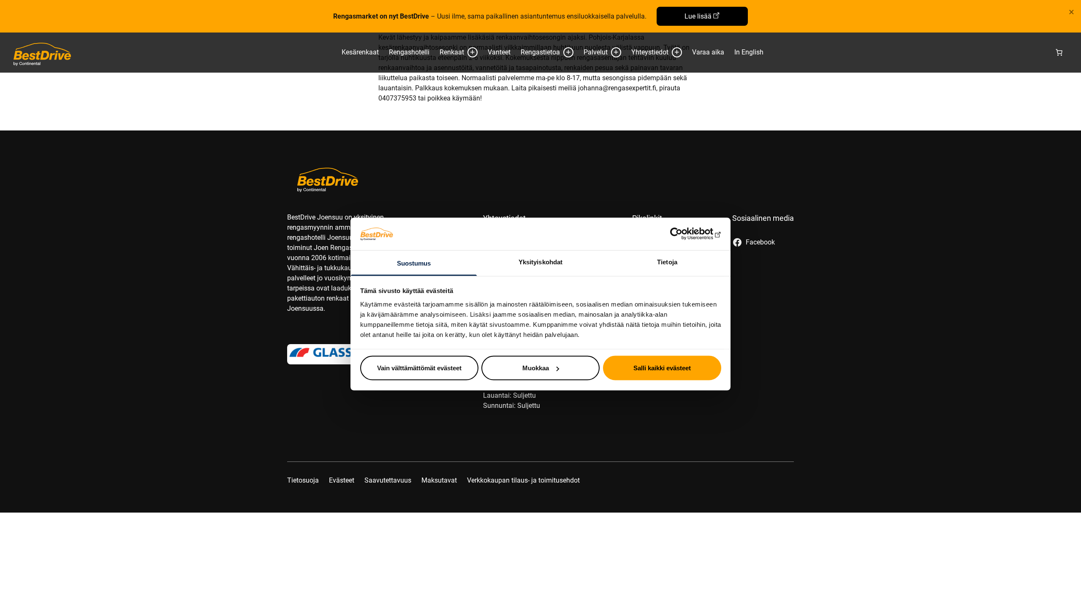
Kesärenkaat (360, 52)
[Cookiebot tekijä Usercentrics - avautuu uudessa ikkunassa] (684, 234)
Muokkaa (535, 368)
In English (748, 52)
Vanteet (499, 52)
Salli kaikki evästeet (662, 368)
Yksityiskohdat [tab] (540, 261)
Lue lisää (698, 16)
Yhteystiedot (649, 52)
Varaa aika (708, 52)
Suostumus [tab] (414, 262)
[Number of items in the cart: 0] (1059, 52)
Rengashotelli (409, 52)
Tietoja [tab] (667, 261)
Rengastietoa (540, 52)
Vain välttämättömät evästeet (419, 368)
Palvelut (596, 52)
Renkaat (452, 52)
